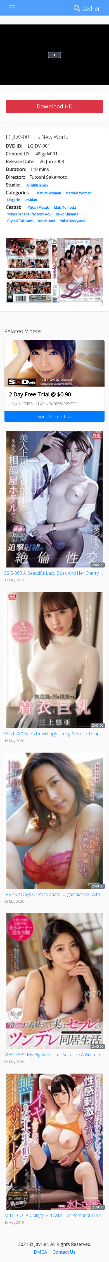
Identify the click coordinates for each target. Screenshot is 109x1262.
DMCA (40, 1252)
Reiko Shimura (67, 214)
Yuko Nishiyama (72, 220)
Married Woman (78, 193)
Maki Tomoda (65, 207)
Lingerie (13, 199)
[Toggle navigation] (12, 8)
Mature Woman (49, 193)
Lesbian (31, 199)
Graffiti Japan (37, 185)
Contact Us (64, 1252)
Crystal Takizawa (20, 220)
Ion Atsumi (46, 220)
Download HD (55, 106)
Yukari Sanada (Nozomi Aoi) (29, 214)
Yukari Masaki (38, 207)
